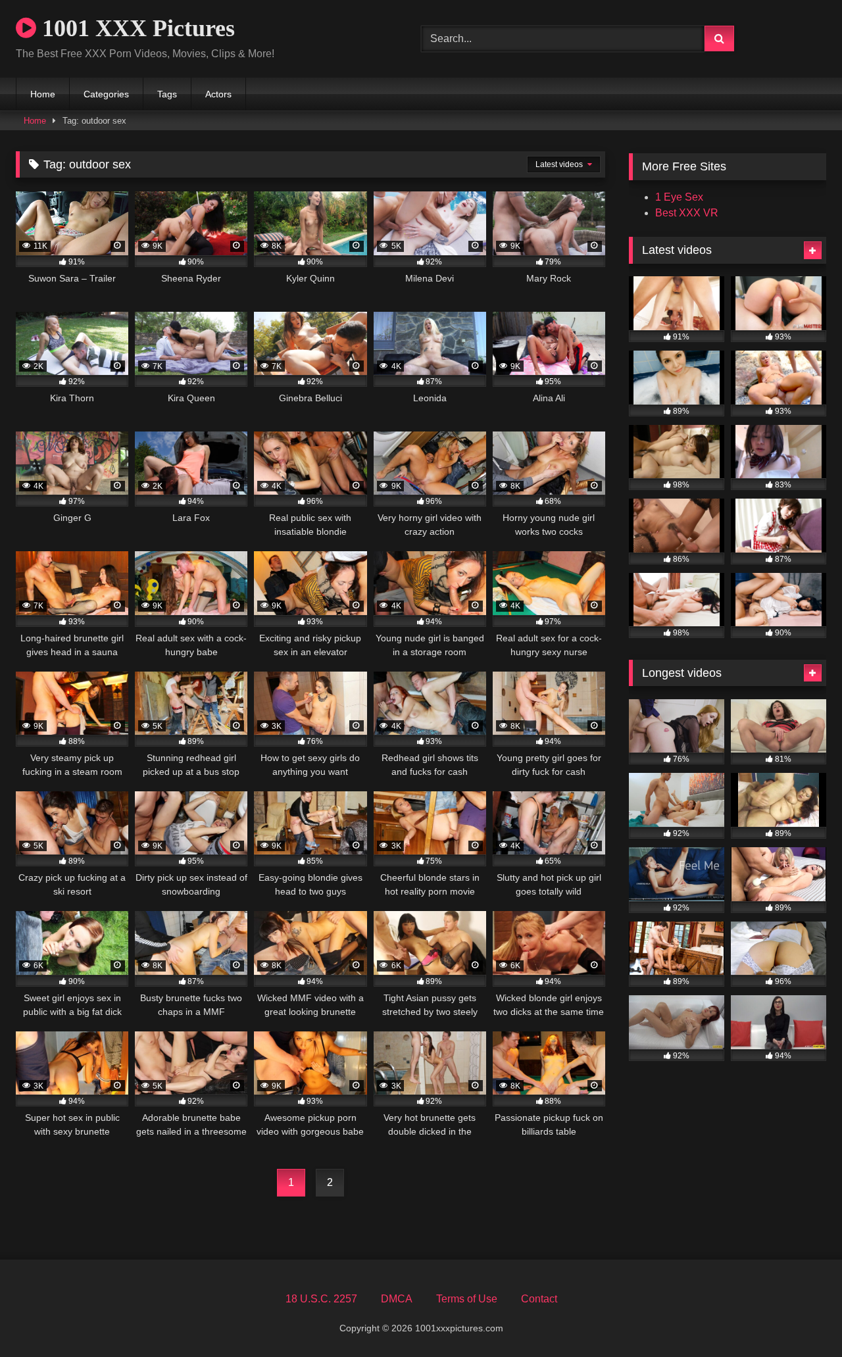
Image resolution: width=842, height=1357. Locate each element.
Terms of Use (466, 1298)
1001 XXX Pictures (135, 28)
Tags (167, 94)
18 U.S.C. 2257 (321, 1298)
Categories (106, 94)
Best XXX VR (686, 212)
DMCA (396, 1298)
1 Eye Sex (679, 197)
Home (42, 94)
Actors (218, 94)
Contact (539, 1298)
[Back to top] (801, 1318)
